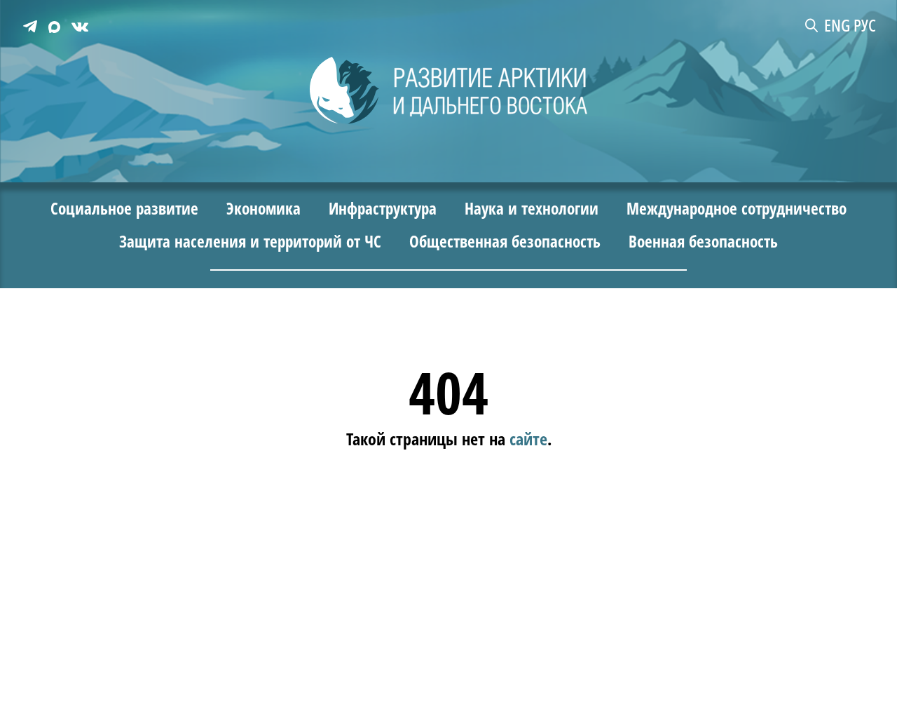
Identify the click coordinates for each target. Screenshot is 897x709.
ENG (837, 25)
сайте (528, 438)
